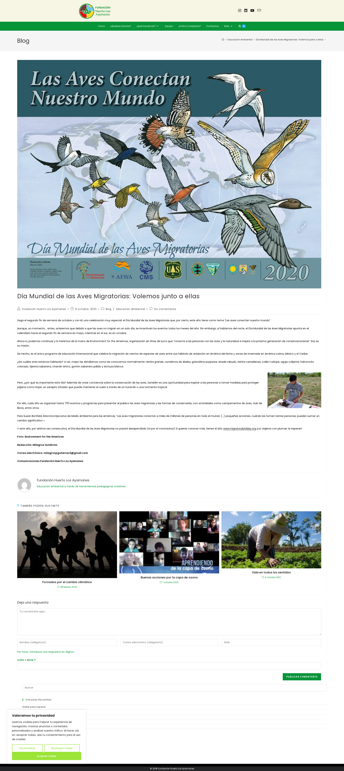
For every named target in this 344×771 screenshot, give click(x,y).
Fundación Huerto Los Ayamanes (44, 309)
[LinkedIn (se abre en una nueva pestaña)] (246, 10)
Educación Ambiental (130, 309)
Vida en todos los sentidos (271, 572)
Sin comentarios (165, 309)
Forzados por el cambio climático (67, 582)
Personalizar (27, 748)
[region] (46, 737)
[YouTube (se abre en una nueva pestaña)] (252, 10)
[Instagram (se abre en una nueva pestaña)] (240, 10)
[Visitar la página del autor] (24, 485)
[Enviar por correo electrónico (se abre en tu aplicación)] (259, 10)
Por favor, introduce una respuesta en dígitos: (45, 652)
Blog (108, 309)
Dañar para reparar (34, 707)
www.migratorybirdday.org (239, 428)
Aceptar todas (46, 756)
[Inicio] (223, 39)
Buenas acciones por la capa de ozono (169, 578)
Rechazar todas (61, 748)
